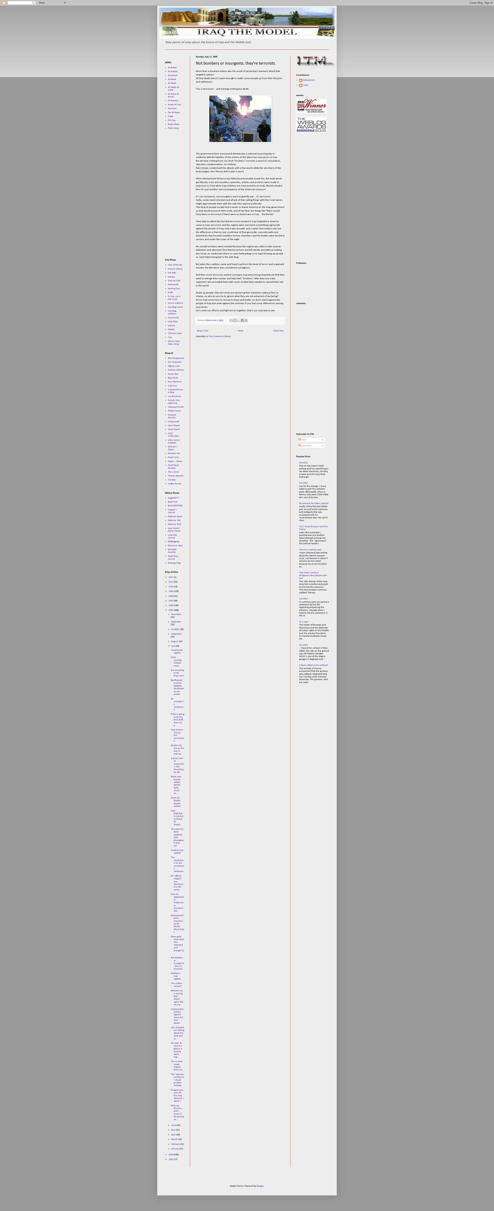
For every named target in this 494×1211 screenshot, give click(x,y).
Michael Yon (174, 453)
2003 (171, 1159)
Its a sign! (304, 622)
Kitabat (171, 329)
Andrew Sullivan (176, 370)
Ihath (170, 292)
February (175, 1144)
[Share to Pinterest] (246, 320)
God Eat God (174, 281)
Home (241, 331)
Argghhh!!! (173, 498)
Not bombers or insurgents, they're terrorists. (177, 963)
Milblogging (173, 542)
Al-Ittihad (172, 75)
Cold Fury (172, 386)
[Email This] (231, 320)
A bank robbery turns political (313, 665)
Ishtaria (171, 326)
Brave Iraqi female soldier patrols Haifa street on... (176, 785)
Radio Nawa (174, 124)
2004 (171, 1155)
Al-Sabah (172, 83)
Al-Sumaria (173, 101)
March (174, 1139)
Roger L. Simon (175, 461)
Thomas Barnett (175, 476)
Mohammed (309, 80)
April (173, 1135)
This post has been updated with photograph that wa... (177, 837)
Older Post (278, 331)
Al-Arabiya (173, 71)
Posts (303, 440)
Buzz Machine (175, 382)
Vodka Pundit (174, 484)
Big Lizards (173, 378)
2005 (171, 610)
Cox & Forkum (174, 396)
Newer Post (202, 331)
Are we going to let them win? (177, 673)
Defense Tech (174, 524)
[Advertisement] (176, 194)
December (176, 614)
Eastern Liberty (175, 269)
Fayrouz (171, 277)
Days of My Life (175, 265)
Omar (305, 85)
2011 (171, 582)
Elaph (170, 116)
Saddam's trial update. (176, 976)
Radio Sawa (173, 128)
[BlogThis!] (235, 320)
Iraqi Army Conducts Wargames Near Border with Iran (313, 575)
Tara (170, 337)
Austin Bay (173, 374)
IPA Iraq (171, 120)
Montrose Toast (175, 546)
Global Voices (174, 411)
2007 (171, 601)
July (173, 646)
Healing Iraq (174, 289)
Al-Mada (172, 79)
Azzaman (172, 108)
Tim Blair (172, 480)
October (175, 629)
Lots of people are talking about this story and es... (177, 1033)
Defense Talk (174, 520)
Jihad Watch (174, 429)
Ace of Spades (174, 362)
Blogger (260, 1186)
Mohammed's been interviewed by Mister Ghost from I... (177, 923)
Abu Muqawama (176, 358)
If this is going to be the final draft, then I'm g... (177, 720)
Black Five (172, 502)
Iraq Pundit (173, 318)
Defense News (175, 516)
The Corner (173, 472)
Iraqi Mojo (173, 321)
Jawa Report (174, 425)
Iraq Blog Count (175, 307)
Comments (306, 446)
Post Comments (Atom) (220, 336)
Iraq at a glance (175, 303)
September (176, 634)
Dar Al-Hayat (174, 112)
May (173, 1130)
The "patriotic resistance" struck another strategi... (177, 1080)
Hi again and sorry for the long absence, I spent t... (177, 1095)
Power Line (173, 457)
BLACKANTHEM (175, 506)
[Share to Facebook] (242, 320)
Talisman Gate (175, 333)
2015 (171, 577)
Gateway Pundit (176, 407)
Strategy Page (174, 563)
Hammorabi (173, 284)
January (175, 1149)
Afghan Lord (174, 366)
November (176, 622)
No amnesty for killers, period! (314, 503)
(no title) (303, 463)
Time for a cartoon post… (311, 550)
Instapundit (173, 422)
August (175, 641)
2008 (171, 596)
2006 (171, 605)
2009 (171, 591)
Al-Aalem (172, 68)
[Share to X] (239, 320)
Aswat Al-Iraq (174, 105)
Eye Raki (172, 273)
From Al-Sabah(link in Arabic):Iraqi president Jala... (177, 902)
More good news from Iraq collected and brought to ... (177, 945)
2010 (171, 587)
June (174, 1125)
